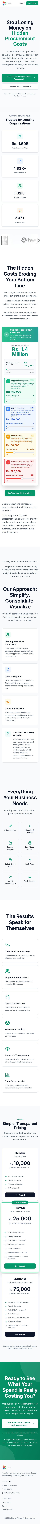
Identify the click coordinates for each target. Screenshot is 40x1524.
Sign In (21, 3)
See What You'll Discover (19, 87)
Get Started (32, 3)
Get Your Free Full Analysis (19, 493)
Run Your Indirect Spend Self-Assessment (19, 78)
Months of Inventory (12, 449)
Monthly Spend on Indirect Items (12, 364)
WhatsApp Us (7, 1509)
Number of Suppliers (12, 396)
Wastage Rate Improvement (14, 475)
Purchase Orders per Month (14, 423)
